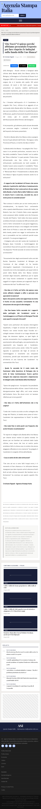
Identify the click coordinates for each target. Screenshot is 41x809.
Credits (3, 790)
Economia (4, 757)
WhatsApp (32, 66)
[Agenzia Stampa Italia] (20, 10)
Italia (7, 30)
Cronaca (3, 763)
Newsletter (4, 772)
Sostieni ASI (4, 781)
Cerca (22, 15)
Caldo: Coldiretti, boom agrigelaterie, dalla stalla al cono (20, 586)
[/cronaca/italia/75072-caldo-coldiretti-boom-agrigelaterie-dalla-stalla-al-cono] (20, 575)
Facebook (14, 66)
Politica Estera (5, 754)
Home (2, 30)
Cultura (3, 760)
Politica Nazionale (6, 751)
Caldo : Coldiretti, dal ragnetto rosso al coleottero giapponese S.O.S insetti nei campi (19, 610)
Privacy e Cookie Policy (7, 787)
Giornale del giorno (6, 775)
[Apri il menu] (20, 20)
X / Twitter (23, 66)
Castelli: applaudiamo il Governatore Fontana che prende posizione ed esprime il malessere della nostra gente (22, 662)
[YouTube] (2, 746)
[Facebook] (10, 746)
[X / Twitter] (6, 746)
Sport (2, 767)
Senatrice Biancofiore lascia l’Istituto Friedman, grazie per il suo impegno (18, 634)
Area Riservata (5, 778)
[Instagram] (13, 746)
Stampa (8, 60)
